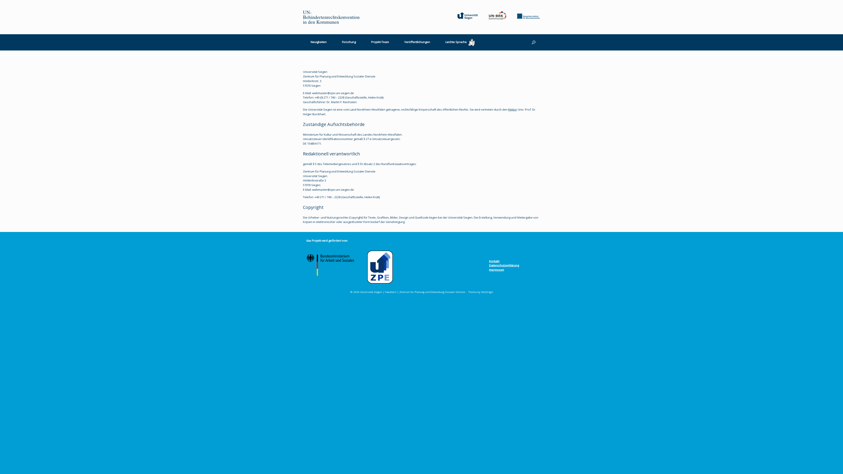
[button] (533, 42)
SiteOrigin (487, 292)
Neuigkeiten (319, 42)
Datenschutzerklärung (504, 265)
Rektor (512, 109)
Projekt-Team (380, 42)
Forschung (349, 42)
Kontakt (494, 261)
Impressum (496, 270)
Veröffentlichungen (417, 42)
